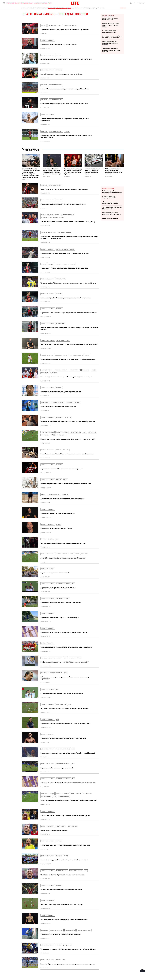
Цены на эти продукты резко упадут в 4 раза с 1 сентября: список (110, 25)
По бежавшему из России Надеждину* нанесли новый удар (112, 191)
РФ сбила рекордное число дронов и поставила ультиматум (111, 213)
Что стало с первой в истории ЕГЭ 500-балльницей (112, 208)
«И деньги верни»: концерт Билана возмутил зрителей (110, 202)
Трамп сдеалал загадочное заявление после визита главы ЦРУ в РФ (111, 50)
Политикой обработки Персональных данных (59, 8)
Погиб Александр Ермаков (110, 218)
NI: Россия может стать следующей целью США (109, 31)
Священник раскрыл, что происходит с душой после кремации (110, 43)
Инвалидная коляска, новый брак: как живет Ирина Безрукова (112, 36)
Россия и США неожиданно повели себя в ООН (110, 19)
